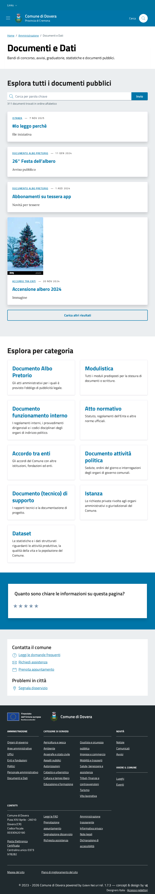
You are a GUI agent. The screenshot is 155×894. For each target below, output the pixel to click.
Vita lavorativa (88, 796)
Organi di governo (17, 742)
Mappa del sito (15, 872)
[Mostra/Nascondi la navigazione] (8, 18)
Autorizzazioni (52, 766)
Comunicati (123, 748)
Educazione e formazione (58, 784)
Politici (11, 766)
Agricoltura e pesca (55, 742)
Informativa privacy (91, 828)
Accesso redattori (137, 890)
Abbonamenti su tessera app (41, 196)
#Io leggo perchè (29, 126)
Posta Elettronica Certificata (17, 843)
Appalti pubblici (52, 760)
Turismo (84, 790)
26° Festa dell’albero (34, 161)
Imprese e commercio (92, 754)
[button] (12, 5)
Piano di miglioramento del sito (59, 872)
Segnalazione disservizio (58, 834)
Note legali (86, 834)
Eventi (120, 784)
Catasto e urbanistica (56, 772)
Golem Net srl (90, 885)
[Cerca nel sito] (143, 18)
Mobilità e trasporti (91, 760)
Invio (139, 96)
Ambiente (49, 748)
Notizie (120, 742)
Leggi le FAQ (51, 816)
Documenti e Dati (17, 778)
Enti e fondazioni (17, 760)
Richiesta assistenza (56, 840)
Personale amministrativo (22, 772)
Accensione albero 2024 (36, 289)
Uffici (10, 754)
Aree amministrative (19, 748)
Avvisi (119, 754)
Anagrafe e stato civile (57, 754)
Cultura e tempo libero (56, 778)
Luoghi (120, 778)
